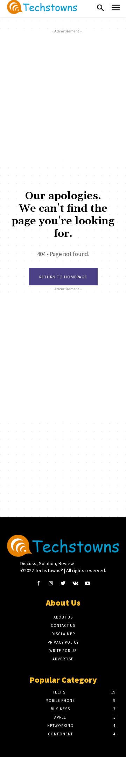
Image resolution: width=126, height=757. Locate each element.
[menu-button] (115, 8)
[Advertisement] (63, 97)
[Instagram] (50, 583)
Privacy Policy (63, 642)
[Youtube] (87, 583)
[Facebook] (38, 583)
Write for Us (63, 650)
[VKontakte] (75, 583)
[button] (100, 8)
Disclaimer (63, 633)
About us (63, 617)
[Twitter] (62, 583)
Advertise (63, 659)
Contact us (63, 625)
